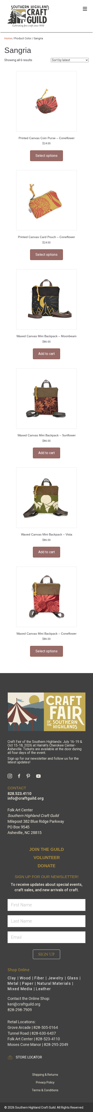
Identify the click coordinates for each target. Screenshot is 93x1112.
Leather (43, 989)
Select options (46, 156)
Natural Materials (54, 983)
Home (8, 38)
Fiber (39, 978)
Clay (12, 978)
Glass (73, 978)
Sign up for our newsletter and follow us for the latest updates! (43, 760)
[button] (46, 954)
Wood (25, 978)
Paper (28, 983)
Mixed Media (20, 989)
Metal (13, 983)
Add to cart (46, 354)
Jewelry (56, 978)
